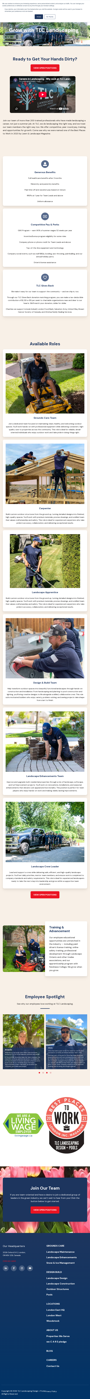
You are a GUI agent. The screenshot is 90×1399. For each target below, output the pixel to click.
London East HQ (55, 1309)
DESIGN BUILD (54, 1272)
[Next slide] (84, 1044)
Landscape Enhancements (61, 1257)
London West (53, 1315)
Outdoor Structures (57, 1289)
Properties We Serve (58, 1336)
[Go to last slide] (6, 1044)
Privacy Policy (51, 1391)
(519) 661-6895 (9, 1261)
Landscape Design (56, 1278)
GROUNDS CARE (55, 1245)
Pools (49, 1294)
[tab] (39, 1072)
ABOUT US (52, 1330)
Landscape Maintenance (60, 1251)
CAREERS (51, 1360)
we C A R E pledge (56, 1341)
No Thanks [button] (49, 17)
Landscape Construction (60, 1283)
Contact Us (52, 1366)
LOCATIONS (53, 1303)
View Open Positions (45, 68)
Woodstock (52, 1320)
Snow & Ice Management (60, 1262)
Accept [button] (39, 17)
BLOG (49, 1350)
